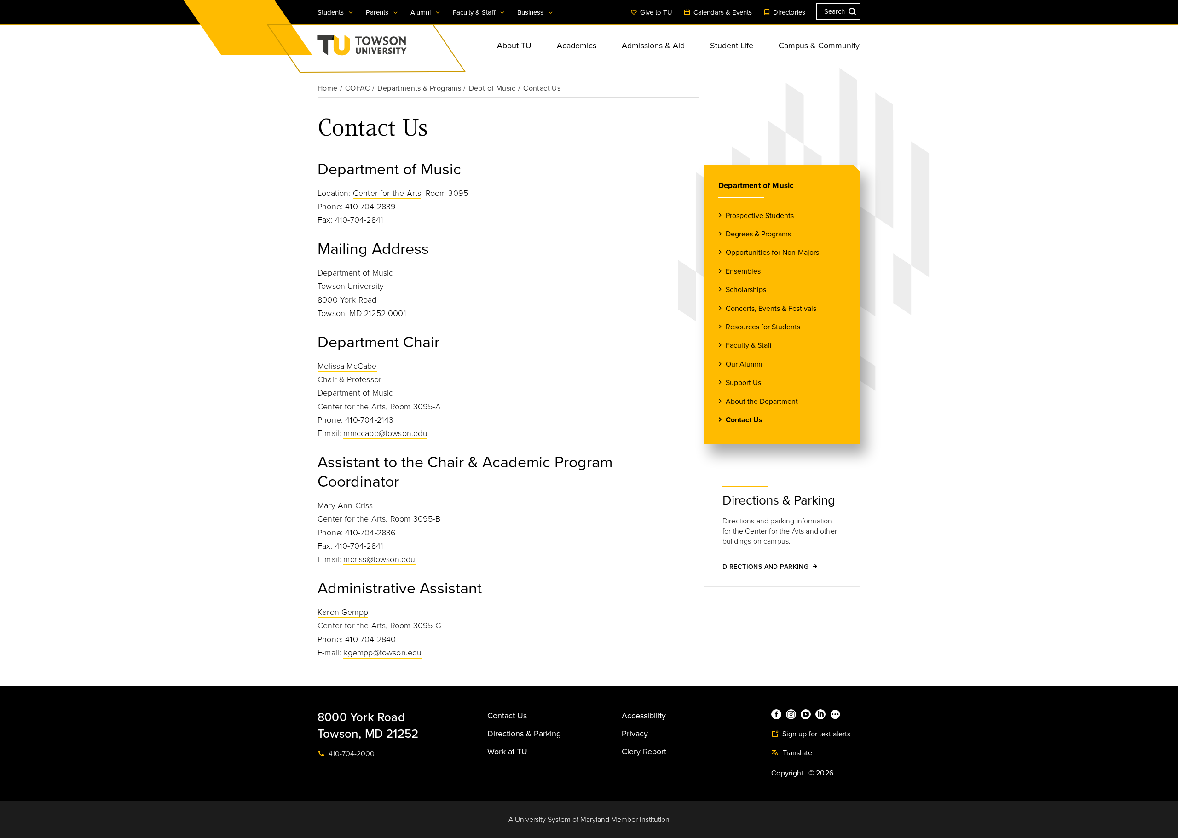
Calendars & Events (722, 12)
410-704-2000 (351, 753)
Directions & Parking (524, 734)
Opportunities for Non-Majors (772, 252)
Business (531, 12)
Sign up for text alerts (815, 734)
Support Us (743, 382)
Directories (788, 12)
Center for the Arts (387, 193)
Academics (576, 45)
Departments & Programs (419, 88)
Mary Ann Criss (345, 505)
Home (328, 88)
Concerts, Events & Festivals (771, 308)
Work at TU (507, 751)
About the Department (762, 401)
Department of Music (755, 185)
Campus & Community (819, 45)
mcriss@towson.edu (379, 559)
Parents (378, 12)
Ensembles (743, 271)
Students (332, 12)
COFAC (357, 88)
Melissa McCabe (347, 366)
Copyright (787, 773)
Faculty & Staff (475, 12)
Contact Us (744, 420)
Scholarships (746, 289)
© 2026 (820, 773)
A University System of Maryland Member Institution (589, 819)
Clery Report (644, 751)
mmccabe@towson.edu (385, 433)
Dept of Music (492, 88)
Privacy (635, 734)
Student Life (731, 45)
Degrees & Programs (758, 234)
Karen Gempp (343, 612)
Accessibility (644, 716)
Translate (796, 753)
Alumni (421, 12)
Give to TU (655, 12)
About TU (514, 45)
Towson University (386, 48)
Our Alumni (744, 364)
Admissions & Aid (653, 45)
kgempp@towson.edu (382, 653)
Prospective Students (760, 215)
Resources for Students (763, 327)
